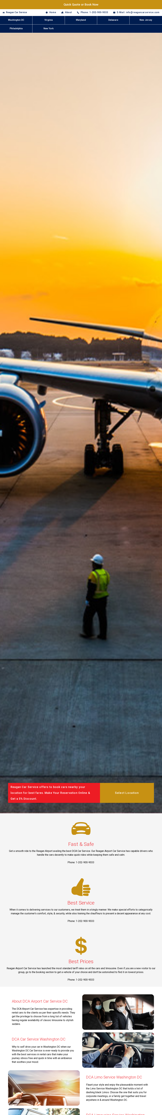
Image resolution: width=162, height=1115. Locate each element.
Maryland (81, 20)
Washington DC (16, 20)
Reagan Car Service (16, 12)
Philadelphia (16, 28)
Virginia (48, 20)
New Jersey (146, 20)
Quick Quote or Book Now (81, 4)
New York (49, 28)
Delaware (113, 20)
